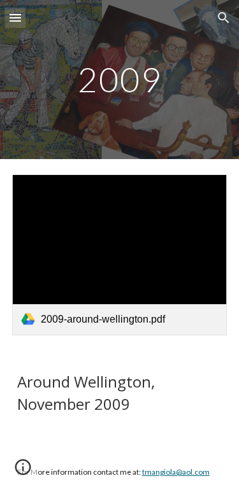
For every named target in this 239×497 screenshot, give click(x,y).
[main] (120, 79)
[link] (120, 254)
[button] (15, 17)
